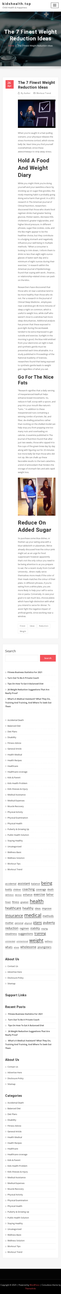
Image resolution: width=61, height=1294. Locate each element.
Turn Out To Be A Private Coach (23, 677)
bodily (8, 889)
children (17, 889)
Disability (11, 737)
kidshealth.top (16, 4)
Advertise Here (14, 971)
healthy (28, 908)
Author (25, 93)
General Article (14, 748)
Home (11, 45)
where (16, 947)
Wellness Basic (14, 852)
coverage (41, 889)
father (50, 894)
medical (32, 915)
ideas (32, 626)
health (37, 901)
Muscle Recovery (15, 806)
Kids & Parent (13, 777)
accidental (10, 883)
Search (10, 651)
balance (35, 883)
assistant (24, 883)
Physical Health (14, 823)
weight (23, 631)
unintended (10, 941)
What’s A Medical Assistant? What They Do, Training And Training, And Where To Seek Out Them (28, 702)
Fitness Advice (14, 743)
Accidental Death (15, 720)
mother (9, 923)
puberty (49, 922)
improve (46, 908)
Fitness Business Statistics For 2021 (24, 672)
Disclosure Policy (15, 977)
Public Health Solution (18, 834)
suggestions (25, 933)
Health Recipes (14, 760)
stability (35, 928)
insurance (14, 915)
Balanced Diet (14, 725)
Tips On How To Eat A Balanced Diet (25, 683)
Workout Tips (13, 863)
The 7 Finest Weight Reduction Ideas (35, 45)
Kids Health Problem (17, 783)
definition (9, 894)
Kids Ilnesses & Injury (17, 788)
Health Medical (14, 754)
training (40, 933)
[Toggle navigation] (55, 5)
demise (18, 894)
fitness (15, 902)
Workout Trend (43, 93)
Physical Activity (15, 812)
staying (44, 928)
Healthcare (12, 766)
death (50, 889)
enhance (27, 894)
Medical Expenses (16, 800)
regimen (24, 928)
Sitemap (11, 983)
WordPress (35, 1285)
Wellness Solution (16, 857)
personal (19, 923)
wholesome (28, 947)
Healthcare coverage (17, 771)
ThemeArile (30, 1288)
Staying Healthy (15, 840)
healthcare (13, 908)
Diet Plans (12, 731)
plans (37, 922)
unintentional (22, 941)
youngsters (44, 947)
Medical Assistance (16, 794)
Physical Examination (17, 817)
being (46, 883)
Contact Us (12, 966)
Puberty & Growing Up (18, 829)
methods (48, 916)
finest (22, 626)
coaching (28, 889)
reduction (43, 626)
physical (28, 923)
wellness (49, 941)
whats (9, 947)
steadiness (11, 933)
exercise (39, 894)
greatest (24, 902)
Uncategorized (14, 846)
